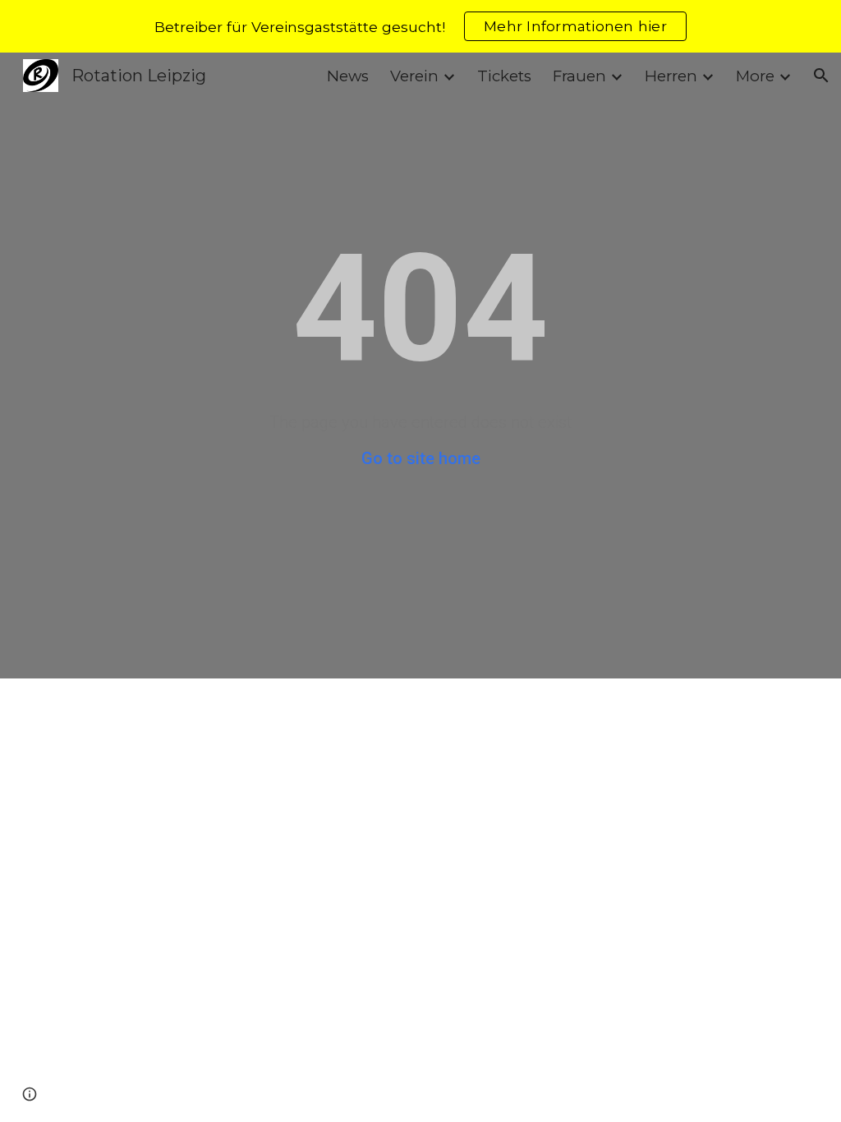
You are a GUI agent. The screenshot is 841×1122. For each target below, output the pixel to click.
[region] (420, 26)
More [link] (755, 76)
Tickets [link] (504, 76)
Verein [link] (414, 76)
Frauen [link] (579, 76)
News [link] (348, 76)
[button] (821, 75)
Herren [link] (671, 76)
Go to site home (420, 458)
